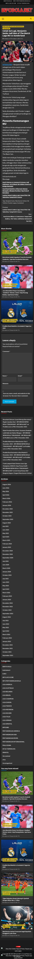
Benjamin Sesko (10, 201)
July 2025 (6, 526)
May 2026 (6, 491)
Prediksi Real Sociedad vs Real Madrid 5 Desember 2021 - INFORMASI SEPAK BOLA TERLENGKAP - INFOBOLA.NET (16, 455)
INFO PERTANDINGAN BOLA (21, 1)
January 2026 (7, 505)
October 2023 (7, 575)
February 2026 (7, 502)
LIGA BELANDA (7, 691)
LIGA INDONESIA (8, 709)
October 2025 (7, 516)
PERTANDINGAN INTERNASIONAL (13, 742)
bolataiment (14, 250)
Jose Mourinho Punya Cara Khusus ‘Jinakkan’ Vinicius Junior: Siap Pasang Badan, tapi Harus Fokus (15, 293)
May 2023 (6, 585)
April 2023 (6, 589)
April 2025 (6, 537)
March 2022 (6, 634)
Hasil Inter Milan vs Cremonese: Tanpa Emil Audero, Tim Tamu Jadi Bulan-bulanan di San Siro (17, 217)
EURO (4, 674)
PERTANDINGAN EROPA (10, 738)
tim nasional (6, 756)
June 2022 (6, 624)
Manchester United (20, 201)
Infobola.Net (7, 65)
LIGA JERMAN (7, 720)
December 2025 (8, 509)
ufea (4, 759)
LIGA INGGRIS (6, 28)
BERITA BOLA (8, 1)
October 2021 (7, 652)
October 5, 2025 (16, 38)
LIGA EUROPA (7, 702)
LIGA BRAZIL (7, 695)
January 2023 (7, 599)
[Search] (31, 18)
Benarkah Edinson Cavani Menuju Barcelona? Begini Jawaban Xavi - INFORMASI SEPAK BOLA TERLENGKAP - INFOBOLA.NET (17, 422)
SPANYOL (6, 752)
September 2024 (8, 557)
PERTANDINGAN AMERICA (11, 731)
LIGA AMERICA (7, 684)
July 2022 (6, 620)
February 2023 (7, 596)
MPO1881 (6, 727)
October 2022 (7, 610)
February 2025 (7, 544)
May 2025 (6, 533)
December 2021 (8, 645)
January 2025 (7, 547)
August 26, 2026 (14, 261)
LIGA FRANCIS (7, 706)
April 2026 (6, 495)
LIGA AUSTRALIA (8, 688)
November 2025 (8, 512)
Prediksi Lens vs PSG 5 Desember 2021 (15, 427)
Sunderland (20, 203)
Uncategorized (7, 763)
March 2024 (6, 568)
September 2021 (8, 655)
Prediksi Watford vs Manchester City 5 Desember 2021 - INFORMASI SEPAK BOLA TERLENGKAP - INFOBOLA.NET (16, 444)
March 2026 (6, 498)
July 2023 (6, 578)
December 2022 (8, 603)
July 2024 (6, 561)
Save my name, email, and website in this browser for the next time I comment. (16, 395)
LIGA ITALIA (6, 716)
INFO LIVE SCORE (11, 3)
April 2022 (6, 631)
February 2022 (7, 638)
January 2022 (7, 641)
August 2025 (7, 523)
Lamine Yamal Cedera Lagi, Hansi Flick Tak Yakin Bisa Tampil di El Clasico (16, 209)
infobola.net (7, 38)
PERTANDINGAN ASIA (10, 734)
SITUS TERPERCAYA (23, 3)
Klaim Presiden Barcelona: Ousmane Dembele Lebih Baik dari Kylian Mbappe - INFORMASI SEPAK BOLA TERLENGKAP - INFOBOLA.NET (17, 433)
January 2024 (7, 571)
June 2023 (6, 582)
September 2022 (8, 613)
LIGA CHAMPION (8, 699)
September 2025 (8, 519)
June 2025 (6, 530)
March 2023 (6, 592)
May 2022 (6, 627)
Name (5, 376)
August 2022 (7, 617)
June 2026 (6, 488)
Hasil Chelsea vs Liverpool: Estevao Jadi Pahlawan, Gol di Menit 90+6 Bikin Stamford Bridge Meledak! (17, 184)
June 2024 (6, 564)
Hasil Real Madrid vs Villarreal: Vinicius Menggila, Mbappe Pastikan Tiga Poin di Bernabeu (16, 191)
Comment (6, 351)
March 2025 (6, 540)
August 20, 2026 (14, 902)
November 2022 (8, 606)
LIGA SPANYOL (7, 724)
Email (20, 376)
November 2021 (8, 648)
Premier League (12, 203)
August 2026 (7, 484)
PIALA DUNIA (7, 745)
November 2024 (8, 554)
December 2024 (8, 551)
